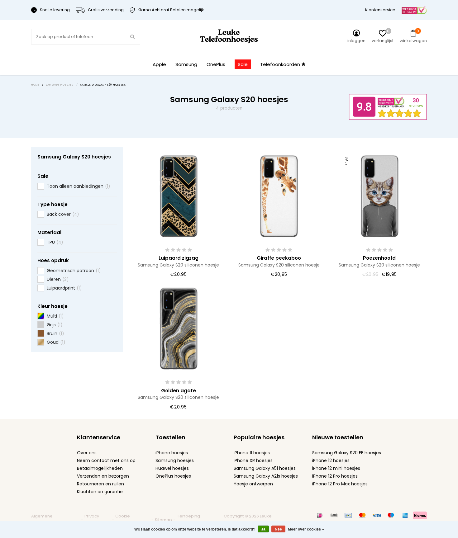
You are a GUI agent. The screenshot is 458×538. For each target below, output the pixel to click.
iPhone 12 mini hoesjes (336, 468)
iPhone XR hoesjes (253, 460)
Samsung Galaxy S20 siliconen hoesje (178, 265)
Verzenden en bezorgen (103, 476)
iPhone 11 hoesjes (252, 453)
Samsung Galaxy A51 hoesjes (265, 468)
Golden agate (178, 390)
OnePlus (216, 64)
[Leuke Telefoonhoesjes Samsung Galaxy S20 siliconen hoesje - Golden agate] (178, 328)
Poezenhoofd (379, 258)
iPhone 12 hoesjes (331, 460)
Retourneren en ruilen (100, 484)
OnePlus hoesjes (173, 476)
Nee (278, 529)
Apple (159, 64)
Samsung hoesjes (174, 460)
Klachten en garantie (100, 491)
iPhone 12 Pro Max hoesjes (340, 484)
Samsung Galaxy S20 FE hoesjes (346, 453)
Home (35, 85)
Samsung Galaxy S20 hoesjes (74, 156)
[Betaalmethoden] (319, 515)
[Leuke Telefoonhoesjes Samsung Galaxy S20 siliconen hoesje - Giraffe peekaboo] (279, 195)
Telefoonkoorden (280, 64)
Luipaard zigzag (178, 258)
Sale (243, 64)
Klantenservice (380, 10)
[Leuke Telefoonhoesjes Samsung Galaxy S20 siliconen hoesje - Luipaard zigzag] (178, 195)
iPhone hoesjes (171, 453)
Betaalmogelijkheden (100, 468)
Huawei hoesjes (172, 468)
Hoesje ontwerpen (253, 484)
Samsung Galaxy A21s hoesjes (266, 476)
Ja (263, 529)
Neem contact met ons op (106, 460)
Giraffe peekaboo (279, 258)
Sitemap (163, 520)
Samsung (186, 64)
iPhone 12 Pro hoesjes (335, 476)
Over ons (87, 453)
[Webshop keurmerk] (414, 10)
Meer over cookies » (306, 529)
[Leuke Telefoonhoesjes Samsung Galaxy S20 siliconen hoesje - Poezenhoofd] (379, 195)
